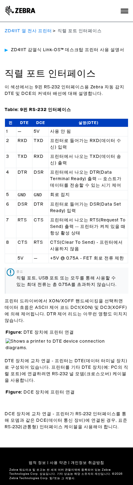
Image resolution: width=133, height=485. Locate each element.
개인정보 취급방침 (87, 463)
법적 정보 (37, 463)
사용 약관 (58, 463)
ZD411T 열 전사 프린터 (28, 31)
